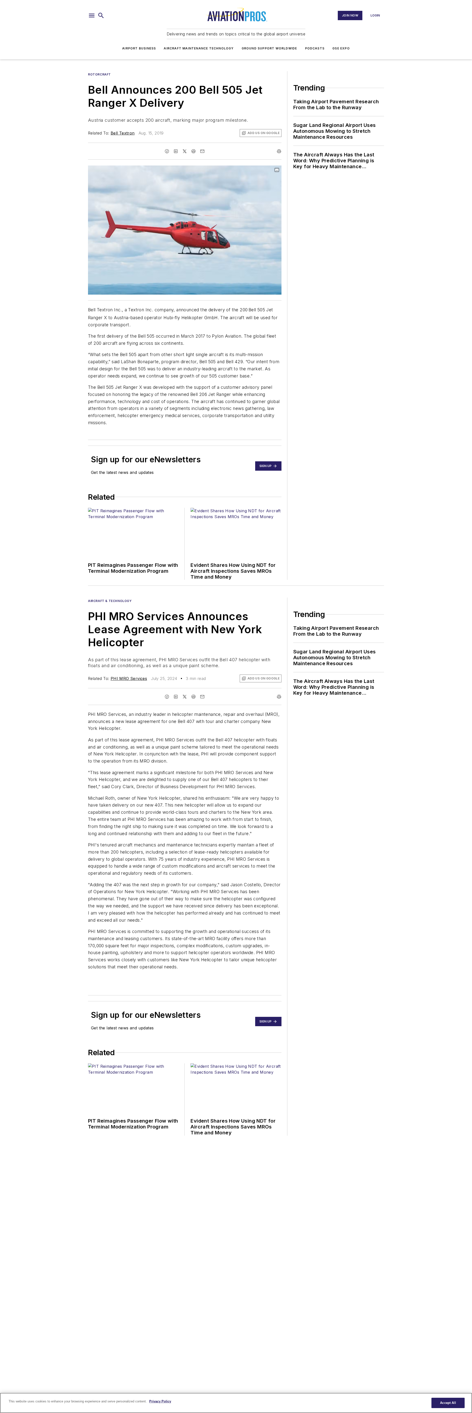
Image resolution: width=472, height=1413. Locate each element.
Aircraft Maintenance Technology (199, 48)
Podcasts (315, 48)
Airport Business (139, 48)
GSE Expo (341, 48)
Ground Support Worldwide (269, 48)
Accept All (448, 1403)
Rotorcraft (99, 74)
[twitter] (184, 151)
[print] (279, 151)
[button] (91, 15)
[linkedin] (175, 151)
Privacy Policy (160, 1401)
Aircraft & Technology (110, 601)
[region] (236, 1403)
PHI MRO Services (129, 678)
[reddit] (193, 151)
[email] (202, 151)
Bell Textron (123, 133)
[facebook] (166, 151)
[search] (101, 15)
